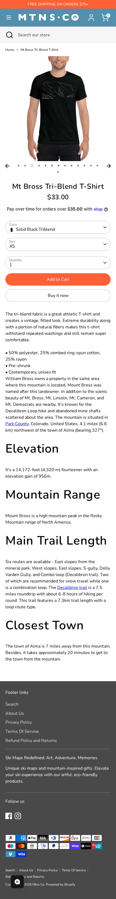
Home (9, 50)
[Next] (109, 166)
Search (12, 704)
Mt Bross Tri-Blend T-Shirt (39, 50)
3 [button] (32, 165)
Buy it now (58, 296)
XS (12, 246)
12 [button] (91, 165)
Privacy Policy (18, 722)
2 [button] (25, 165)
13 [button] (97, 165)
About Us (14, 713)
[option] (58, 108)
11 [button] (84, 165)
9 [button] (71, 165)
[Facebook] (8, 816)
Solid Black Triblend (35, 229)
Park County (17, 424)
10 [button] (78, 165)
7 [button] (58, 165)
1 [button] (18, 165)
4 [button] (39, 165)
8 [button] (65, 165)
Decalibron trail (72, 588)
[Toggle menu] (6, 17)
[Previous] (7, 166)
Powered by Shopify (60, 884)
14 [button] (58, 172)
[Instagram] (18, 816)
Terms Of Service (22, 731)
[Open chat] (17, 881)
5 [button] (45, 165)
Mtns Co (38, 884)
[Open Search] (9, 35)
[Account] (91, 15)
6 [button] (52, 165)
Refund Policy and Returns (31, 741)
